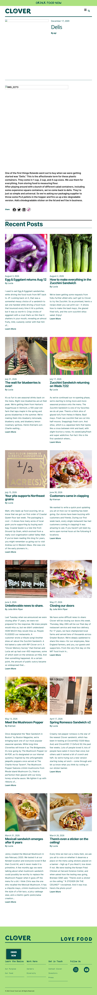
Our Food (9, 973)
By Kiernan (55, 499)
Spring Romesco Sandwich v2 (70, 722)
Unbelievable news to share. (24, 605)
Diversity (31, 973)
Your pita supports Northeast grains (25, 497)
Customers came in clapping (69, 496)
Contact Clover (55, 969)
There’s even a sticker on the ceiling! (69, 840)
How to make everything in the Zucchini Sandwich (70, 281)
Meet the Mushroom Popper (24, 722)
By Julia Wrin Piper (14, 609)
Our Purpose (10, 969)
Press (51, 977)
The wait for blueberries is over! (22, 384)
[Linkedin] (24, 210)
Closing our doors (62, 605)
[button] (85, 10)
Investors (52, 973)
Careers (30, 969)
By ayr (53, 33)
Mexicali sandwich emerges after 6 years (24, 840)
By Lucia (9, 283)
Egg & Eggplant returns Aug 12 (25, 279)
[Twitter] (19, 210)
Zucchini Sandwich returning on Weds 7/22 (69, 384)
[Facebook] (14, 210)
